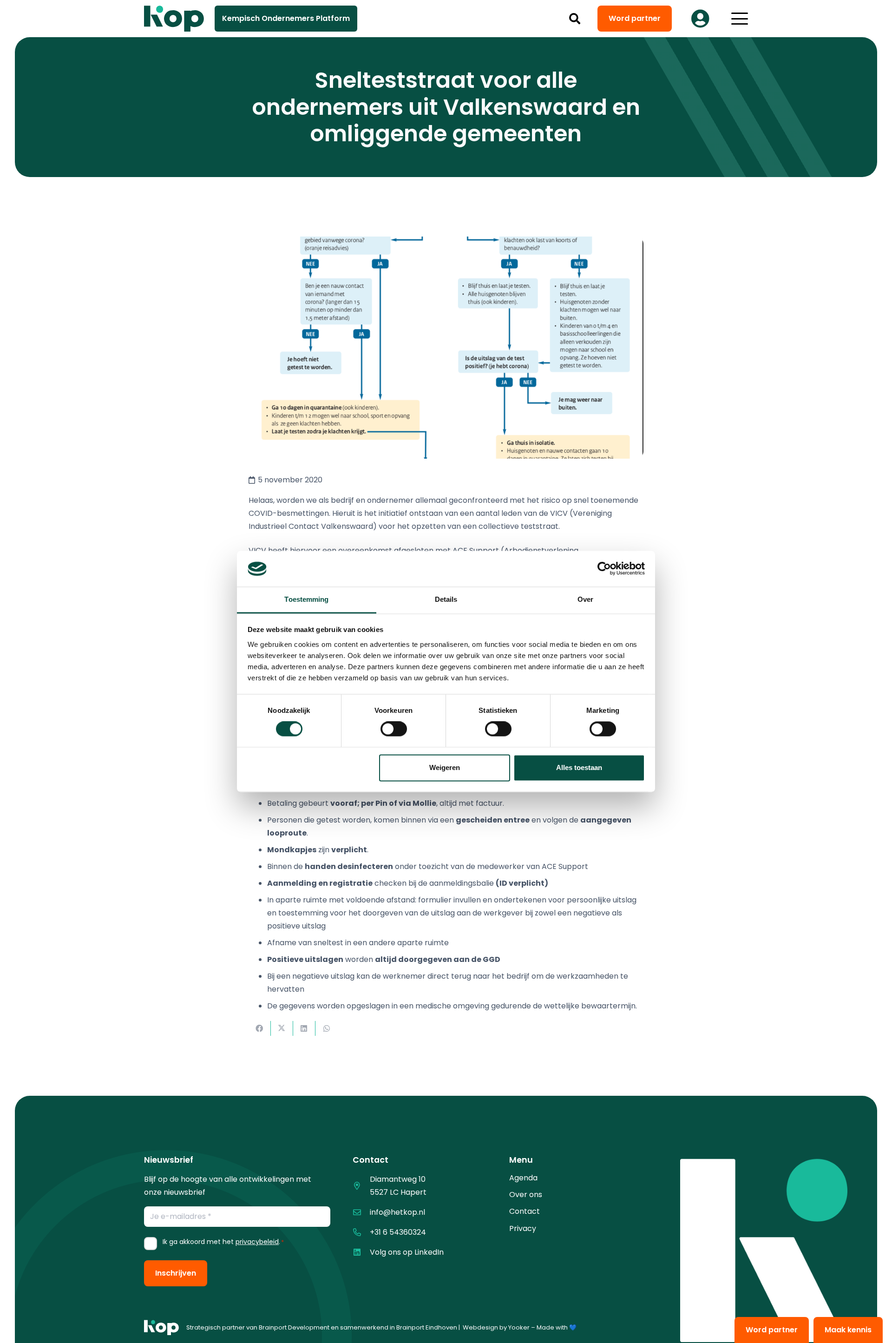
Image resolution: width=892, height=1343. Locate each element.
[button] (575, 18)
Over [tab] (585, 599)
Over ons (525, 1194)
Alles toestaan (579, 767)
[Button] (700, 18)
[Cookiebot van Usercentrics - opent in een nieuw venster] (604, 569)
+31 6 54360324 (398, 1232)
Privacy (522, 1228)
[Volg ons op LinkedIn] (361, 1252)
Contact (524, 1211)
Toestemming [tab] (306, 599)
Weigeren (444, 767)
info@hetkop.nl (397, 1212)
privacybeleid (257, 1241)
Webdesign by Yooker (496, 1327)
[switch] (393, 729)
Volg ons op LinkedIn (407, 1252)
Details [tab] (446, 599)
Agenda (523, 1177)
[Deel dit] (260, 1028)
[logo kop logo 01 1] (161, 1328)
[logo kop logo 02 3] (174, 19)
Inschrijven (175, 1273)
